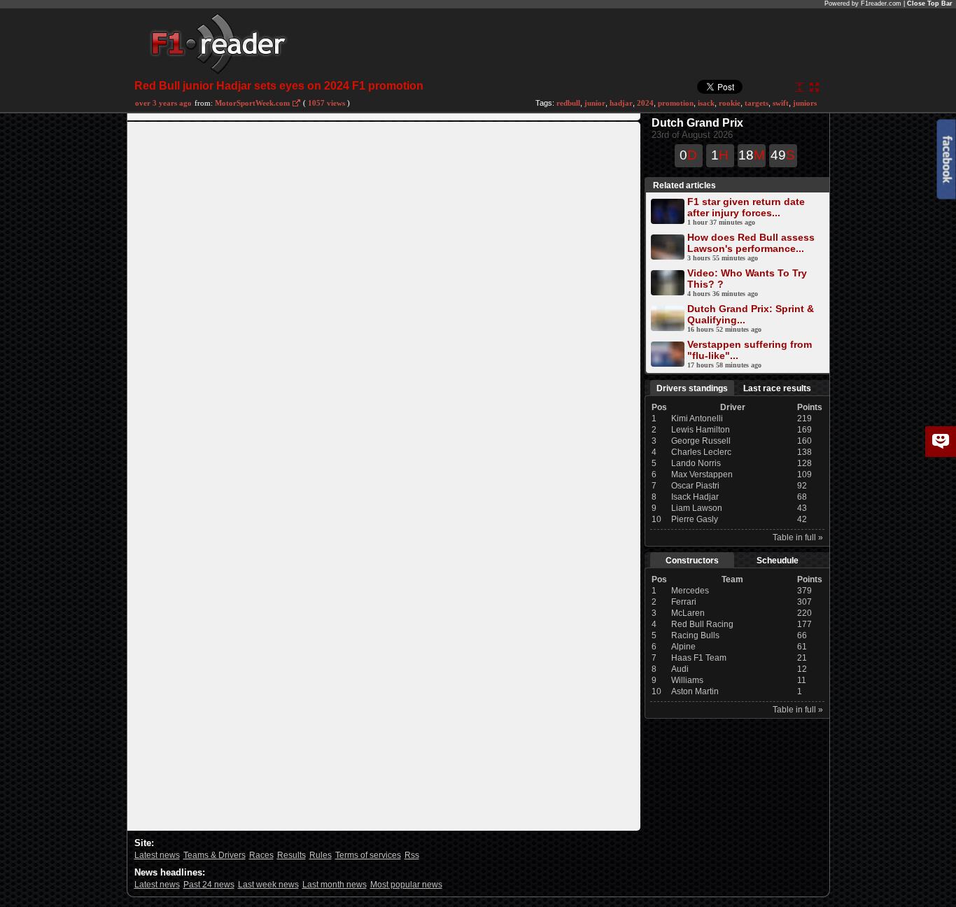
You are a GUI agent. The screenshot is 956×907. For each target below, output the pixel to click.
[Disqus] (383, 297)
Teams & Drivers (214, 855)
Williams (687, 680)
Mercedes (690, 591)
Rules (320, 855)
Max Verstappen (702, 474)
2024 (645, 103)
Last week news (268, 885)
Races (261, 855)
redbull (568, 103)
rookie (729, 103)
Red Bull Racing (702, 624)
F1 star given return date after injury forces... (746, 207)
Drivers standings (692, 388)
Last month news (334, 885)
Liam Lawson (696, 508)
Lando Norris (696, 463)
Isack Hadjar (695, 497)
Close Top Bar (930, 3)
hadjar (621, 103)
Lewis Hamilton (700, 430)
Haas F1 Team (698, 658)
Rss (412, 855)
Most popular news (406, 885)
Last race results (777, 388)
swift (781, 103)
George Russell (701, 441)
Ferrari (683, 602)
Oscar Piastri (695, 486)
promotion (676, 103)
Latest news (157, 855)
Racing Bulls (695, 635)
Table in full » (798, 537)
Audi (680, 669)
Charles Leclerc (701, 452)
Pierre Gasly (694, 519)
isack (706, 103)
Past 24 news (208, 885)
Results (291, 855)
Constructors (692, 560)
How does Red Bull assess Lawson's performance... (751, 243)
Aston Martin (695, 691)
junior (594, 103)
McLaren (688, 613)
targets (756, 103)
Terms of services (368, 855)
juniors (805, 103)
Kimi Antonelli (697, 418)
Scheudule (778, 560)
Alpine (683, 647)
